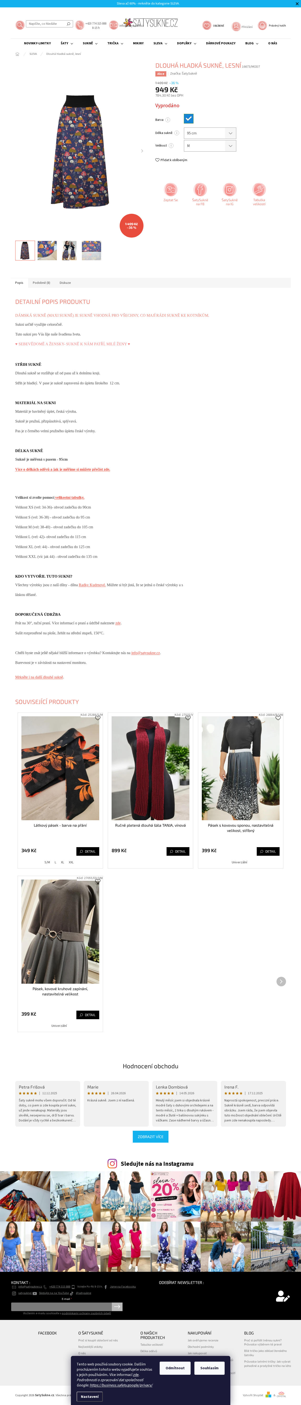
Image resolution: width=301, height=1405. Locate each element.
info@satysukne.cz (145, 653)
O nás (82, 1353)
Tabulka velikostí (151, 1344)
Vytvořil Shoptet (253, 1395)
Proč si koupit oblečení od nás (98, 1340)
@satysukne (83, 1293)
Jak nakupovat (197, 1353)
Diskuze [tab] (65, 282)
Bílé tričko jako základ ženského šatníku (265, 1353)
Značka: (183, 73)
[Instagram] (229, 196)
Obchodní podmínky (201, 1347)
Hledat (68, 24)
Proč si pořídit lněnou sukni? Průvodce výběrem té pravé (263, 1342)
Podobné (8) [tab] (41, 282)
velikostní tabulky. (69, 497)
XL (62, 862)
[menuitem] (37, 43)
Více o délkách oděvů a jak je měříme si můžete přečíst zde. (62, 469)
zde (136, 1374)
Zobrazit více (150, 1136)
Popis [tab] (19, 282)
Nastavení (90, 1396)
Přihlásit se (117, 1307)
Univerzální (239, 862)
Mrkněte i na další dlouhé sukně (39, 677)
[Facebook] (199, 196)
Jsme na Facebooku (123, 1286)
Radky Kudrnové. (92, 585)
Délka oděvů (148, 1351)
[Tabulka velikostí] (258, 196)
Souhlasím (209, 1368)
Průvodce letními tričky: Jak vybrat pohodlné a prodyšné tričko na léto (267, 1363)
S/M (47, 862)
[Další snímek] (142, 151)
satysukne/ (25, 1293)
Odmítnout (175, 1368)
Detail (90, 851)
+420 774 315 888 (59, 1286)
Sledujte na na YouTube (54, 1293)
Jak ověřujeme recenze (203, 1340)
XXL (71, 862)
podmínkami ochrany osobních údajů (86, 1313)
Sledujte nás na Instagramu (157, 1164)
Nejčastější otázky (90, 1347)
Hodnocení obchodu (150, 1065)
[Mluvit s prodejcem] (170, 196)
